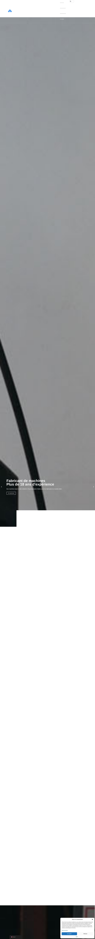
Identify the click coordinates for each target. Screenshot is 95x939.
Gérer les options (65, 930)
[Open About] (50, 11)
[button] (92, 919)
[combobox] (71, 1)
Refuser (85, 933)
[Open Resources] (66, 13)
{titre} (77, 936)
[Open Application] (66, 8)
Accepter (69, 933)
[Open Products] (57, 11)
